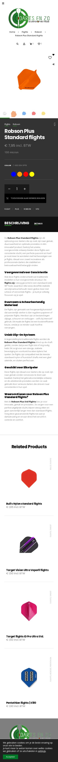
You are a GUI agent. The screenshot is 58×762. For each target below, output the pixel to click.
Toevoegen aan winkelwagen (28, 198)
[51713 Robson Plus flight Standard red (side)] (34, 113)
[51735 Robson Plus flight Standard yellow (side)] (43, 113)
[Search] (17, 43)
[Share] (53, 64)
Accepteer (10, 756)
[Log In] (24, 43)
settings (42, 751)
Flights (25, 32)
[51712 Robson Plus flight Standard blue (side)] (24, 113)
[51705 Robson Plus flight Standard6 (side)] (5, 113)
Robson (38, 32)
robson (27, 209)
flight (7, 209)
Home (12, 32)
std (37, 209)
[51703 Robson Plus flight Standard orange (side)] (14, 113)
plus (17, 209)
